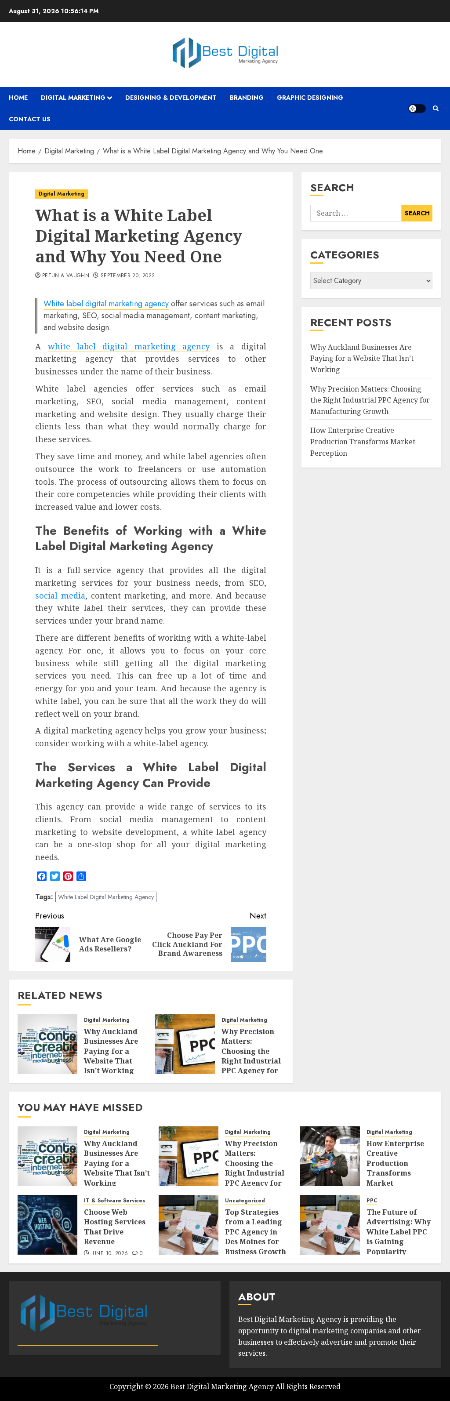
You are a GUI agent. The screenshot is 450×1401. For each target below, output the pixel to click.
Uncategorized (245, 1201)
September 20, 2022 (128, 275)
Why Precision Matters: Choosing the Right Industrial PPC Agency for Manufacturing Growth (251, 1061)
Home (18, 97)
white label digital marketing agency (129, 346)
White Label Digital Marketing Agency (106, 897)
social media (60, 595)
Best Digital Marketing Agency (222, 1386)
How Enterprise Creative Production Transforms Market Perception (362, 441)
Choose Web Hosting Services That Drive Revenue (114, 1226)
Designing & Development (171, 97)
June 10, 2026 (109, 1253)
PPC (372, 1201)
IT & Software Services (114, 1201)
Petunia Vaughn (65, 275)
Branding (247, 97)
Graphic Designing (310, 97)
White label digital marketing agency (106, 303)
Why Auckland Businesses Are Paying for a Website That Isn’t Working (111, 1051)
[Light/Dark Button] (417, 108)
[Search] (435, 108)
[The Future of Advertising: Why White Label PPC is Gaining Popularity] (330, 1225)
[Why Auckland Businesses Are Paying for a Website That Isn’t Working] (47, 1044)
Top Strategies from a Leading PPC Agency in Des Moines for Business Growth (255, 1231)
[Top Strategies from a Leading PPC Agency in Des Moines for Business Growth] (188, 1225)
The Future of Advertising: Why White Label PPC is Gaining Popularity (399, 1231)
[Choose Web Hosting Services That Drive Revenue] (47, 1225)
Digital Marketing (73, 97)
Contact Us (30, 119)
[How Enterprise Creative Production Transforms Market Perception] (330, 1156)
